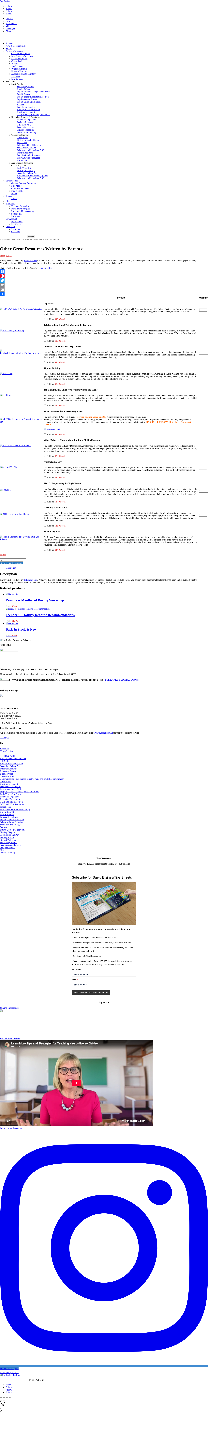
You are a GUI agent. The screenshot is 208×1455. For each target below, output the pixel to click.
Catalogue (10, 28)
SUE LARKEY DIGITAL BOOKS (122, 680)
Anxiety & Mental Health (28, 109)
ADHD (20, 104)
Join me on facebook (9, 1008)
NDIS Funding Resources (11, 802)
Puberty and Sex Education (29, 145)
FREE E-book (30, 260)
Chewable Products (20, 188)
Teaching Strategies (20, 206)
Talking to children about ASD (30, 150)
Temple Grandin (7, 847)
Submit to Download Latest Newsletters (90, 992)
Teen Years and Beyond (10, 845)
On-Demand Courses (20, 53)
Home (3, 239)
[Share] (104, 294)
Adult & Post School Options (13, 758)
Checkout (15, 231)
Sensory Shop (12, 181)
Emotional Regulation (27, 119)
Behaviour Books (8, 771)
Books (14, 193)
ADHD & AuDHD (8, 756)
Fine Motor (22, 142)
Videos (9, 26)
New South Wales (19, 58)
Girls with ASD (7, 812)
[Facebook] (104, 271)
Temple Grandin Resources (29, 155)
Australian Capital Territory (23, 74)
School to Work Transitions (12, 822)
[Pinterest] (104, 276)
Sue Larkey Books (25, 86)
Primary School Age (26, 170)
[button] (21, 309)
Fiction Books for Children (29, 140)
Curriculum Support (26, 112)
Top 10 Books (23, 94)
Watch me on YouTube (10, 1038)
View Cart (10, 226)
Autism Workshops (14, 51)
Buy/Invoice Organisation (11, 563)
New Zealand (17, 79)
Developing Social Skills (11, 789)
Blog (8, 201)
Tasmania (15, 76)
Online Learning (7, 852)
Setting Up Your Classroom (12, 830)
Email (75, 980)
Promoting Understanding (22, 211)
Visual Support (23, 160)
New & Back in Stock (15, 46)
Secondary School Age (27, 173)
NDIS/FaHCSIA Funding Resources (33, 114)
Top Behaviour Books (27, 99)
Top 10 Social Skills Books (29, 102)
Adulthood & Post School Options (32, 175)
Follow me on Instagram (11, 1128)
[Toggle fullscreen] (4, 1397)
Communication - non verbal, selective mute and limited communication (32, 779)
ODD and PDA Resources (12, 804)
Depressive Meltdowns (10, 786)
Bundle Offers (23, 89)
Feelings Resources (25, 122)
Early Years (16, 216)
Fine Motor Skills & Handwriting (15, 809)
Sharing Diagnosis (8, 832)
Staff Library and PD (26, 147)
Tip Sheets (10, 203)
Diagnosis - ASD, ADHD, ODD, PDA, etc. (19, 791)
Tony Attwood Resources (28, 158)
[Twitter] (104, 280)
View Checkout (7, 751)
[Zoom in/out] (1, 1397)
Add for (56, 319)
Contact (9, 18)
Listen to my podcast (9, 1372)
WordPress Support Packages (14, 1380)
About (8, 31)
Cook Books (22, 137)
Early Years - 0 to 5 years (11, 794)
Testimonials (11, 23)
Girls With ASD (24, 125)
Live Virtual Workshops (22, 56)
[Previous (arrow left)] (1, 1400)
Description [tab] (11, 568)
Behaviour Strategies (20, 208)
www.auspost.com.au (103, 733)
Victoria (14, 63)
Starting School (7, 837)
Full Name (77, 969)
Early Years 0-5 (24, 168)
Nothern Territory (19, 71)
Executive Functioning (10, 799)
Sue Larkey (5, 1)
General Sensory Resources (23, 183)
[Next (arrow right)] (4, 1400)
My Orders (16, 224)
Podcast (9, 43)
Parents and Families (26, 107)
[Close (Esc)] (9, 1397)
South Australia (18, 66)
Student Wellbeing (8, 840)
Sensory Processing (25, 130)
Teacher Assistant (25, 153)
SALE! (9, 48)
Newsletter (10, 21)
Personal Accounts (25, 127)
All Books (4, 761)
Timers (9, 196)
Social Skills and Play (26, 132)
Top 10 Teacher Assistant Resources (33, 97)
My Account (11, 219)
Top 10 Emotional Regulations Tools (33, 91)
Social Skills (16, 214)
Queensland (16, 61)
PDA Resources (7, 814)
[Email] (104, 289)
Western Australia (19, 69)
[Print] (104, 285)
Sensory (3, 827)
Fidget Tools (16, 191)
